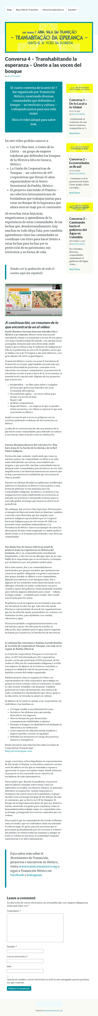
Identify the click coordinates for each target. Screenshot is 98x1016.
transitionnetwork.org (53, 1010)
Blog (9, 9)
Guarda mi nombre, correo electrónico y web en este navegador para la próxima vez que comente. (48, 981)
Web (9, 966)
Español (72, 9)
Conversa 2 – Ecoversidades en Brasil (79, 162)
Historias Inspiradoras (53, 9)
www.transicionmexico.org (38, 866)
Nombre (12, 946)
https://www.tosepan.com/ (18, 751)
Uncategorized (14, 76)
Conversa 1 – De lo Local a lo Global (78, 103)
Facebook (17, 875)
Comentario (14, 911)
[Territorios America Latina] (49, 4)
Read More (74, 133)
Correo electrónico (17, 956)
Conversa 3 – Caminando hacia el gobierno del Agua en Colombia (78, 228)
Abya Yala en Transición (27, 9)
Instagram (34, 875)
